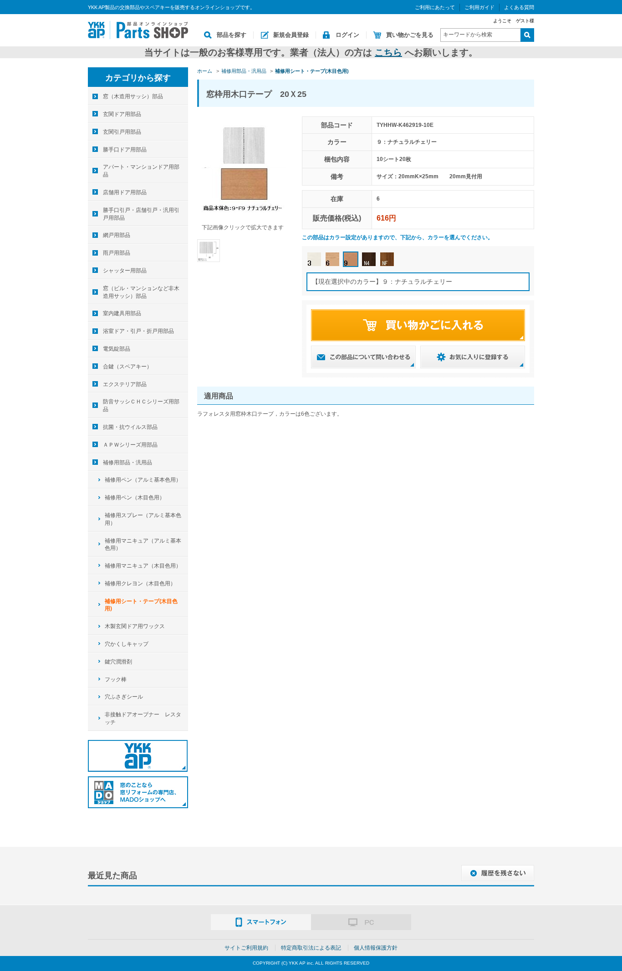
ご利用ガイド (479, 7)
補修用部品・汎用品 (127, 462)
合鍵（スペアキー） (127, 366)
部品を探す (231, 34)
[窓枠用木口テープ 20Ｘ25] (208, 250)
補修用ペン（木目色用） (135, 497)
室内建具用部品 (122, 313)
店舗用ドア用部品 (125, 192)
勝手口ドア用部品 (125, 149)
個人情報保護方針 (376, 948)
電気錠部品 (116, 349)
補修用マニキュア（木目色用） (143, 566)
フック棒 (116, 679)
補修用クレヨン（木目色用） (140, 583)
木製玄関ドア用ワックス (135, 626)
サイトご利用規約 (246, 948)
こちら (388, 52)
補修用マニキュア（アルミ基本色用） (143, 545)
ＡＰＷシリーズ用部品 (130, 445)
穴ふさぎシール (124, 697)
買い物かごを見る (409, 34)
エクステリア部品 (125, 384)
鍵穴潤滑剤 (118, 662)
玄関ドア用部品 (122, 114)
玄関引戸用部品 (122, 132)
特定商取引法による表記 (311, 948)
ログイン (347, 34)
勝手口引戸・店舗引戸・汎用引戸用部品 (141, 214)
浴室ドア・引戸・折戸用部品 (138, 331)
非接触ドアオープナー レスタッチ (143, 718)
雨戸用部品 (116, 253)
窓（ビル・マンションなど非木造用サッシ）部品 (141, 292)
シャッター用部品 (125, 270)
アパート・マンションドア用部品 (141, 171)
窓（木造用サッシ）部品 (133, 96)
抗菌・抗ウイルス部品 (130, 427)
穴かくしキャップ (126, 644)
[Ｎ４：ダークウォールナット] (369, 259)
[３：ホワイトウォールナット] (314, 259)
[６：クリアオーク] (332, 259)
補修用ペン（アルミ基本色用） (143, 480)
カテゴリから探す (138, 77)
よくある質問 (519, 7)
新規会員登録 (291, 34)
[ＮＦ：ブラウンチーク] (387, 259)
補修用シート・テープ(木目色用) (141, 605)
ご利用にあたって (435, 7)
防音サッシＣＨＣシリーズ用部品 (141, 405)
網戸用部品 (116, 235)
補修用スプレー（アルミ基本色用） (143, 519)
